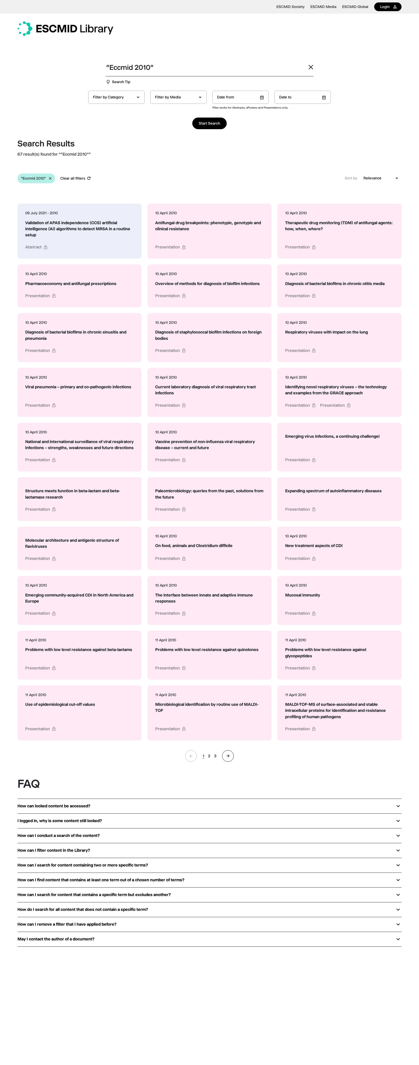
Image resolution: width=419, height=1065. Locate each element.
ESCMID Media (323, 7)
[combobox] (116, 97)
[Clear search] (310, 67)
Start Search (209, 123)
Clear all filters (72, 178)
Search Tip (121, 81)
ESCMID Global (355, 7)
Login (385, 6)
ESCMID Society (290, 7)
